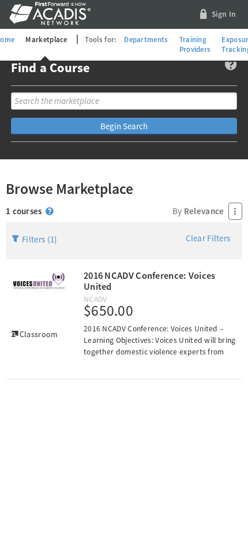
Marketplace (46, 39)
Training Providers (195, 44)
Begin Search (124, 126)
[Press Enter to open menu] (235, 211)
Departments (146, 39)
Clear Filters (208, 238)
